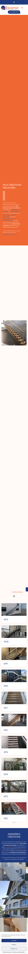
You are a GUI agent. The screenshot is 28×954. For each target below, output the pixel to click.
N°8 (6, 686)
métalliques (9, 847)
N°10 (6, 642)
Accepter (14, 940)
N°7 (6, 708)
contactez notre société (10, 234)
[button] (22, 7)
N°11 (6, 620)
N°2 (6, 818)
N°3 (6, 796)
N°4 (6, 774)
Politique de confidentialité (19, 952)
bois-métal (14, 209)
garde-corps (6, 215)
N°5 (6, 752)
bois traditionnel (15, 211)
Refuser (14, 944)
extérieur (5, 211)
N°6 (6, 730)
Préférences (14, 948)
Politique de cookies (7, 952)
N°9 (6, 664)
